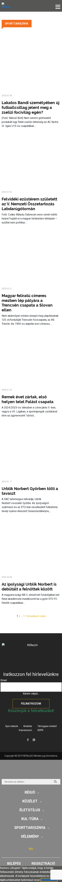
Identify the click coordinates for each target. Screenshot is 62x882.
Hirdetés (27, 726)
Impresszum (25, 730)
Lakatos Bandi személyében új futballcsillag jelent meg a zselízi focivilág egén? (30, 107)
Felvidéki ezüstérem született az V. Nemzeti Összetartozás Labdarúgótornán (29, 204)
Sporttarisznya (16, 23)
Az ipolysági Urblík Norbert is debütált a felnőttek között (29, 586)
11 (24, 616)
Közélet (30, 801)
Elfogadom (49, 880)
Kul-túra (30, 819)
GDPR (40, 730)
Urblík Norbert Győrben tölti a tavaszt (30, 491)
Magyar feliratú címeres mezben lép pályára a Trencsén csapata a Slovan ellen (27, 302)
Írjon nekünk (11, 726)
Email (3, 680)
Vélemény (30, 836)
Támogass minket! (47, 726)
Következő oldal (36, 616)
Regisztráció (43, 864)
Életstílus (30, 810)
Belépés (14, 864)
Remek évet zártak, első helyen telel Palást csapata (27, 399)
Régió (30, 792)
